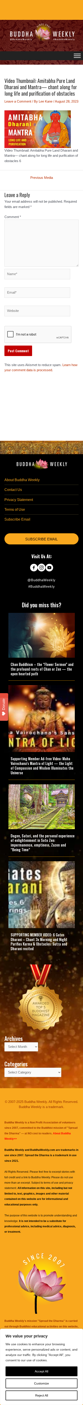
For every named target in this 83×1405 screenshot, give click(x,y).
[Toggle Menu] (77, 56)
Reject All (41, 1395)
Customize (41, 1383)
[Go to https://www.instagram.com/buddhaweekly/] (41, 568)
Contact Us (13, 490)
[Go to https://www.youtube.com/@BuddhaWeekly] (49, 568)
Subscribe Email (17, 519)
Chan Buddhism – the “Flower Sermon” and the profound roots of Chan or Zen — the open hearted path (42, 669)
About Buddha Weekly (22, 480)
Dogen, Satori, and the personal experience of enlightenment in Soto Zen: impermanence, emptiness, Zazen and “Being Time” (43, 842)
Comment (12, 217)
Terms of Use (14, 509)
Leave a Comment (17, 101)
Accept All (41, 1371)
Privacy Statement (18, 500)
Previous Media (41, 177)
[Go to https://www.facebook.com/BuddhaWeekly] (34, 568)
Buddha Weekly (40, 1177)
